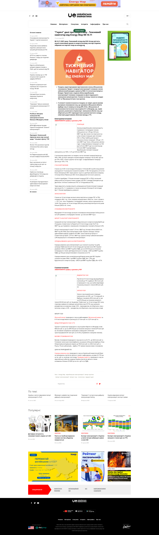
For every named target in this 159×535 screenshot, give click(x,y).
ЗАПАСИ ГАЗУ (81, 290)
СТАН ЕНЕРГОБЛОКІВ (61, 165)
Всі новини (33, 192)
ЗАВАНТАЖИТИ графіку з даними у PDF (68, 121)
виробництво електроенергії (75, 374)
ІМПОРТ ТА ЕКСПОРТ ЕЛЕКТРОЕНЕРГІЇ (67, 218)
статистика (81, 377)
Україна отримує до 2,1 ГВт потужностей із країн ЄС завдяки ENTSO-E (38, 77)
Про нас (106, 24)
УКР (127, 16)
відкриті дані (89, 377)
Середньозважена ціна (62, 353)
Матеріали (63, 24)
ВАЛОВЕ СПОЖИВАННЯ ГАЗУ (64, 336)
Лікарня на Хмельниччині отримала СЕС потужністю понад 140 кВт (38, 86)
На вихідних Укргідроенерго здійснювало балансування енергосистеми (39, 184)
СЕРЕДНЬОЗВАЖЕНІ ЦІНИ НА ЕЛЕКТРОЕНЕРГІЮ (70, 241)
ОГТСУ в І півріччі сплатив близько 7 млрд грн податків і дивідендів (39, 57)
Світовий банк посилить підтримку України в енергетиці (37, 96)
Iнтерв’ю (84, 24)
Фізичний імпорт (60, 317)
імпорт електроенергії (62, 377)
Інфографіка (95, 24)
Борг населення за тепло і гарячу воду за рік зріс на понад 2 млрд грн (38, 164)
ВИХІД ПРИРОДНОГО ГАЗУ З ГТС (65, 323)
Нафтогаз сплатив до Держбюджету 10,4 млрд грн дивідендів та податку (39, 174)
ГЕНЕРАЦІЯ (80, 124)
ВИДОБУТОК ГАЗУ (82, 275)
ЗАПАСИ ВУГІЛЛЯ (60, 194)
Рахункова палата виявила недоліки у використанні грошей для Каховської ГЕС (38, 48)
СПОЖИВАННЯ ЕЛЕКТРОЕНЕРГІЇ (65, 209)
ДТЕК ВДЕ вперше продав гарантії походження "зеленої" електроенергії (39, 127)
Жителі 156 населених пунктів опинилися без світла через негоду (39, 147)
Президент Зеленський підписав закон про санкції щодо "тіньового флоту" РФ (39, 137)
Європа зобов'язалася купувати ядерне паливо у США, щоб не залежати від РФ (39, 67)
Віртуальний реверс (95, 317)
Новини (53, 24)
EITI (86, 488)
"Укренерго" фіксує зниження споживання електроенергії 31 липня (40, 106)
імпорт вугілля (89, 374)
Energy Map (61, 374)
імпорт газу (73, 377)
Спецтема (75, 24)
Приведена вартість (83, 357)
